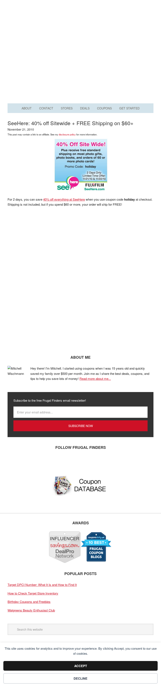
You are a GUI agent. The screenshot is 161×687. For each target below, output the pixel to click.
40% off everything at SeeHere (64, 199)
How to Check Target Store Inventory (33, 593)
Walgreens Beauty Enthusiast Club (31, 610)
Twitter (25, 461)
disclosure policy (67, 134)
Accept (80, 666)
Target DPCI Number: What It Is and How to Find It (42, 584)
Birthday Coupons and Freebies (29, 601)
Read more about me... (95, 378)
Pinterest (38, 461)
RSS (50, 461)
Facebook (13, 461)
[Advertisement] (80, 62)
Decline (80, 678)
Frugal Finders (80, 23)
